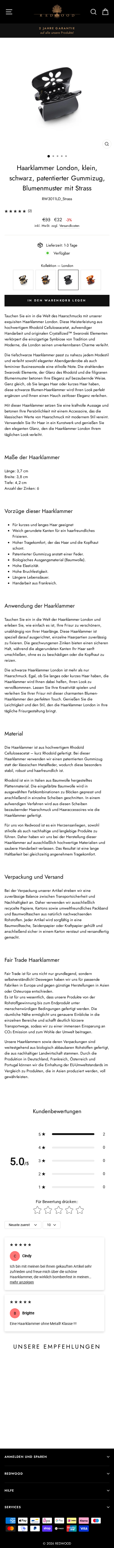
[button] (71, 1134)
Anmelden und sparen (26, 1456)
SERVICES (13, 1507)
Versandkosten (69, 225)
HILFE (9, 1490)
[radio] (23, 280)
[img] (15, 211)
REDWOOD (14, 1473)
